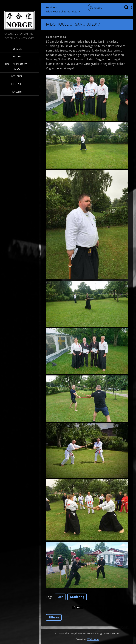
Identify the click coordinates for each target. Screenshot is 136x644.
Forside (17, 48)
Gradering (77, 597)
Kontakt (16, 84)
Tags (49, 597)
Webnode (93, 639)
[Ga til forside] (19, 16)
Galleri (17, 91)
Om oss (17, 56)
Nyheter (16, 76)
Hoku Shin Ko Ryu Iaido (17, 66)
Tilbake (54, 617)
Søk (126, 7)
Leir (60, 597)
